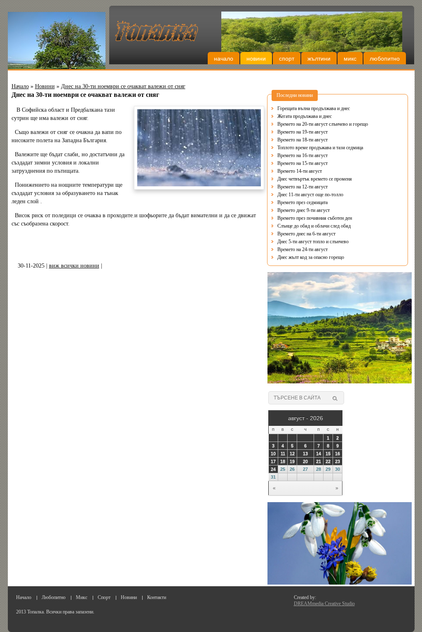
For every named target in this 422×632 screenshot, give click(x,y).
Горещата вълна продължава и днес (313, 108)
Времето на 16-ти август (302, 155)
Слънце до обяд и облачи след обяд (314, 226)
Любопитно (385, 58)
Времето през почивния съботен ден (314, 218)
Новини (256, 58)
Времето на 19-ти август (302, 132)
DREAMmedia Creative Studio (324, 603)
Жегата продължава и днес (304, 116)
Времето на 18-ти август (302, 140)
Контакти (156, 597)
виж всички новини (74, 266)
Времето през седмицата (302, 202)
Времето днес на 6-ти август (306, 234)
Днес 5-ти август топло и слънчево (313, 241)
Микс (350, 58)
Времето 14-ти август (299, 171)
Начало (223, 58)
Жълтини (319, 58)
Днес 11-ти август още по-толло (310, 194)
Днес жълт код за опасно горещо (310, 257)
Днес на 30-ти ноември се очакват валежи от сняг (123, 86)
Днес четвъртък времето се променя (314, 179)
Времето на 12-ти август (302, 187)
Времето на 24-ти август (302, 249)
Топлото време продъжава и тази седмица (320, 147)
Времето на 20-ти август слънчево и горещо (322, 124)
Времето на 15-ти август (302, 163)
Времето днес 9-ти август (303, 210)
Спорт (286, 58)
